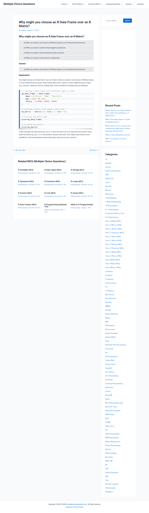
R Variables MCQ (25, 170)
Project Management (112, 441)
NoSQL (108, 422)
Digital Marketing (111, 314)
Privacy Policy (78, 507)
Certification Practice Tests (114, 213)
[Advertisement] (118, 63)
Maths (107, 399)
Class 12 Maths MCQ (113, 252)
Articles (108, 167)
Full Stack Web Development (115, 345)
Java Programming (112, 375)
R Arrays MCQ (77, 193)
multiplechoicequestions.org (76, 504)
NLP (106, 418)
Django (108, 318)
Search (127, 21)
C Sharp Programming (113, 201)
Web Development (111, 484)
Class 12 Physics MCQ (113, 256)
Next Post (94, 150)
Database (108, 302)
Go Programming (111, 356)
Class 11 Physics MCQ (113, 240)
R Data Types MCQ (52, 170)
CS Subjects (109, 290)
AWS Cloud (109, 178)
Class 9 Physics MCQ (113, 267)
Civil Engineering (111, 217)
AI (106, 159)
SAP (106, 468)
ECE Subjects (110, 325)
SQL (106, 476)
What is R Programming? (82, 204)
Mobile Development (112, 410)
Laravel (108, 391)
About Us (69, 507)
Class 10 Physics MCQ (113, 225)
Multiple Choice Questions (19, 3)
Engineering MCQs (113, 4)
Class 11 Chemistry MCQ (114, 232)
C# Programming (111, 205)
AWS (107, 174)
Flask (107, 341)
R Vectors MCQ (25, 193)
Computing (109, 279)
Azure (107, 182)
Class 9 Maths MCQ (112, 263)
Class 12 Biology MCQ (113, 244)
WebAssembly (110, 488)
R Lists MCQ (50, 193)
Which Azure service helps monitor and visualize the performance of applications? (118, 113)
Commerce (109, 271)
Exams (64, 4)
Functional (109, 348)
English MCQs (110, 337)
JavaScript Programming (114, 383)
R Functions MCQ (52, 181)
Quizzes (129, 4)
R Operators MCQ (26, 181)
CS (106, 287)
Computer (108, 275)
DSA (107, 321)
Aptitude (140, 4)
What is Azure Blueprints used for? (117, 135)
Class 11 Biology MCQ (113, 229)
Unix (107, 480)
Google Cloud (110, 364)
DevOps (108, 310)
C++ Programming (112, 209)
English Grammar (111, 333)
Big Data (108, 186)
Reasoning (109, 457)
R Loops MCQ (77, 181)
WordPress (109, 492)
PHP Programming (111, 437)
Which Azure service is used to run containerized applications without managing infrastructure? (117, 128)
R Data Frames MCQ (27, 204)
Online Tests (109, 426)
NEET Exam (109, 414)
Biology (108, 190)
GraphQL (108, 368)
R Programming (22, 173)
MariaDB (108, 395)
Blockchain (109, 194)
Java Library (109, 372)
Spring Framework (111, 472)
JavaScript (109, 379)
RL (106, 464)
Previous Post (20, 150)
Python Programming (113, 445)
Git (106, 352)
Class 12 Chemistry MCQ (114, 248)
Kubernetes (109, 387)
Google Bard (109, 360)
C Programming (111, 198)
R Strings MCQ (77, 170)
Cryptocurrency (111, 283)
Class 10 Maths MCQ (113, 221)
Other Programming (112, 434)
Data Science (110, 294)
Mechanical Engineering (114, 403)
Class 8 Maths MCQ (112, 260)
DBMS (107, 306)
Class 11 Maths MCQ (113, 236)
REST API (109, 461)
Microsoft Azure (111, 406)
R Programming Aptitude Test (55, 205)
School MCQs (77, 4)
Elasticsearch (110, 329)
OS (106, 430)
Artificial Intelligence (113, 171)
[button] (68, 4)
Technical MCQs (94, 4)
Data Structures (110, 298)
